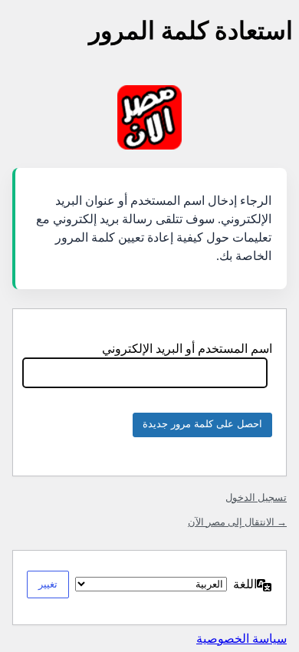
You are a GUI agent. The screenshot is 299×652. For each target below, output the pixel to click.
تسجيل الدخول (256, 497)
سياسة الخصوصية (241, 638)
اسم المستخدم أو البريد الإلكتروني (187, 348)
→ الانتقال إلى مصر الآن (237, 522)
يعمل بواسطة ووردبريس (149, 117)
